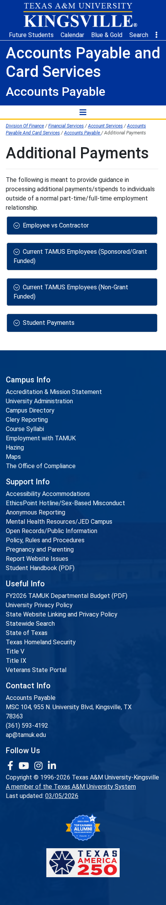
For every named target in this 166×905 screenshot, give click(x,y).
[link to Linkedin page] (52, 766)
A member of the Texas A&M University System (71, 786)
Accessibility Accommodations (48, 493)
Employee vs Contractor (56, 225)
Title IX (16, 660)
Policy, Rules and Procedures (45, 540)
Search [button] (138, 35)
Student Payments (49, 322)
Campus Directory (30, 410)
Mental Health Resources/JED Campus (59, 521)
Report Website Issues (37, 558)
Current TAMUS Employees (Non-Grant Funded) (71, 292)
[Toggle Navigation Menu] (83, 112)
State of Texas (26, 633)
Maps (13, 456)
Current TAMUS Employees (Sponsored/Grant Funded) (80, 256)
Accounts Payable (82, 133)
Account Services (105, 126)
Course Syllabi (25, 429)
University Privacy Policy (39, 605)
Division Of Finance (25, 126)
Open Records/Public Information (51, 531)
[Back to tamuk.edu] (80, 15)
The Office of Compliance (41, 466)
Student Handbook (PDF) (40, 568)
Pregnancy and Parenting (40, 549)
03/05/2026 (61, 796)
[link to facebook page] (11, 766)
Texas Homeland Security (41, 642)
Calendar (72, 35)
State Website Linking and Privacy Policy (61, 614)
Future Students (31, 35)
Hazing (15, 447)
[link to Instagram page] (39, 766)
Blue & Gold (106, 35)
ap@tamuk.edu (26, 735)
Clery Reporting (27, 419)
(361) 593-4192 (27, 725)
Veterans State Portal (36, 670)
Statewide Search (30, 623)
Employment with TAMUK (41, 438)
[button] (156, 35)
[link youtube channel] (25, 766)
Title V (15, 651)
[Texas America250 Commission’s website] (83, 862)
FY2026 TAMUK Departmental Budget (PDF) (66, 595)
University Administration (39, 401)
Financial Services (66, 126)
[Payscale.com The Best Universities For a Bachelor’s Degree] (83, 827)
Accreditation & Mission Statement (54, 392)
